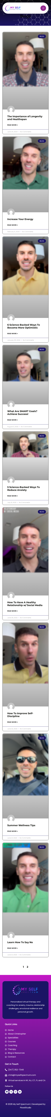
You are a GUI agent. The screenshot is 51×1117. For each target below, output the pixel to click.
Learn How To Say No (20, 942)
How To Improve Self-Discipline (20, 715)
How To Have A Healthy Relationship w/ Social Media (24, 604)
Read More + (12, 125)
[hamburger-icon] (43, 8)
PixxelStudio (25, 1107)
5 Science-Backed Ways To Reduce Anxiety (23, 488)
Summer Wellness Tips (21, 825)
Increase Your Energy (20, 219)
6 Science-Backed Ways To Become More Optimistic (23, 326)
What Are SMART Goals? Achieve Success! (22, 413)
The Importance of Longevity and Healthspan (24, 118)
